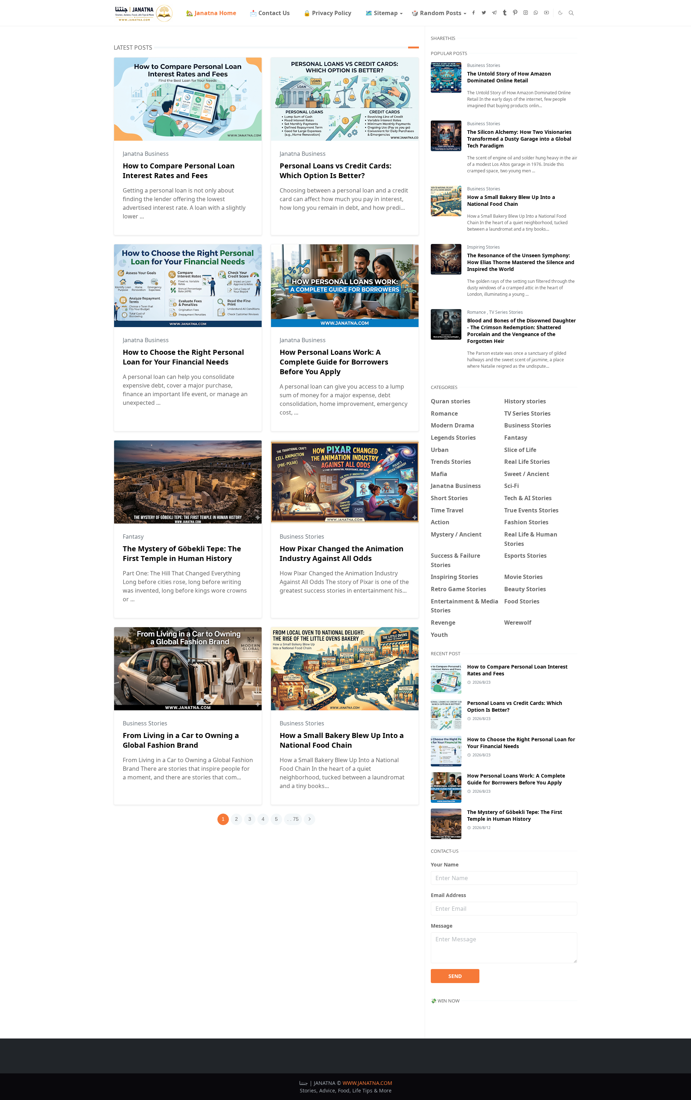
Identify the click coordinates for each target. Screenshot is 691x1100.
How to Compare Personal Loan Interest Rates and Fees (179, 170)
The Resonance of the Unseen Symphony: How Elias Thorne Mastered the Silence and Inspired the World (520, 262)
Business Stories (302, 536)
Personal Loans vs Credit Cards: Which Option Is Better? (336, 170)
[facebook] (473, 13)
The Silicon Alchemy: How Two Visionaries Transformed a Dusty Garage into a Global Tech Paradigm (519, 138)
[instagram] (525, 13)
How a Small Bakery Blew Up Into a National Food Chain (342, 740)
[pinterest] (515, 13)
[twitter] (484, 13)
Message (441, 925)
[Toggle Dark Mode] (560, 13)
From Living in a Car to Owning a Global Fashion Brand (181, 740)
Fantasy (133, 536)
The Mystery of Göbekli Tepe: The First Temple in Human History (182, 553)
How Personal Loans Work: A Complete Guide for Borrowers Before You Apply (334, 361)
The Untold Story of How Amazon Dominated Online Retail (509, 77)
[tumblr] (505, 13)
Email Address (448, 895)
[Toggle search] (571, 12)
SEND (455, 976)
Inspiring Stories (483, 247)
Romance (477, 312)
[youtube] (546, 13)
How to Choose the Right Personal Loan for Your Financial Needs (183, 357)
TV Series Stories (506, 312)
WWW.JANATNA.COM (367, 1082)
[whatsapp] (536, 13)
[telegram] (494, 13)
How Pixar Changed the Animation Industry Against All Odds (341, 553)
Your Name (445, 864)
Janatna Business (146, 154)
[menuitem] (211, 13)
